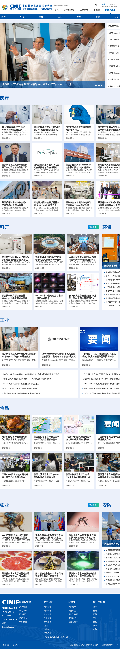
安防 (116, 17)
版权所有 (16, 645)
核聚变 (96, 10)
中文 (103, 4)
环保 (41, 17)
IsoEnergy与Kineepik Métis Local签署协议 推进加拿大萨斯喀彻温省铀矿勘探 (31, 374)
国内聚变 (72, 607)
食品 (79, 17)
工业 (60, 17)
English (110, 4)
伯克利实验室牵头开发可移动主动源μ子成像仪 (20, 389)
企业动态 (47, 618)
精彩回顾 (23, 618)
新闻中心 (23, 611)
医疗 (3, 17)
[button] (95, 85)
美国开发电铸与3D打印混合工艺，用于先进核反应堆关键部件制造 (27, 379)
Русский (114, 6)
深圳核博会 (69, 10)
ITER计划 (72, 618)
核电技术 (47, 633)
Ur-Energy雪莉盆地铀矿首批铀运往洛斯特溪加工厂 (21, 384)
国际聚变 (72, 611)
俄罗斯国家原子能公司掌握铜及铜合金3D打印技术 (21, 393)
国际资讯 (47, 611)
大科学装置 (73, 615)
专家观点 (47, 622)
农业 (98, 17)
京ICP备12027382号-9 (109, 645)
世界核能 (84, 10)
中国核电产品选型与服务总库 (56, 637)
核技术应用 (110, 10)
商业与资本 (73, 622)
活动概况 (23, 607)
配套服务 (23, 615)
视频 (46, 626)
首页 (56, 10)
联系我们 (23, 622)
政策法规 (47, 615)
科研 (22, 17)
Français (105, 6)
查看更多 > (93, 227)
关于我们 (6, 645)
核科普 (46, 629)
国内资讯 (47, 607)
